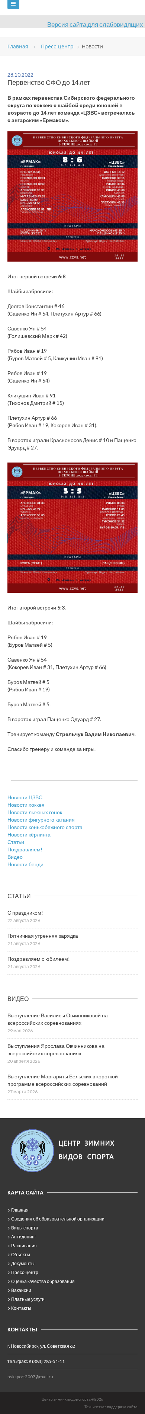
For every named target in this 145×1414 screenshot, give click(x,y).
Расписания (24, 1245)
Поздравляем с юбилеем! (38, 959)
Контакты (21, 1308)
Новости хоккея (26, 805)
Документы (23, 1263)
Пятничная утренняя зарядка (42, 935)
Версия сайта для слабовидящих (95, 24)
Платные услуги (28, 1299)
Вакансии (21, 1290)
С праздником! (25, 912)
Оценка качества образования (43, 1281)
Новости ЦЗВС (24, 797)
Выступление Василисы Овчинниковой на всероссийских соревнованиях (57, 1019)
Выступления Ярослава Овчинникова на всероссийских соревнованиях (55, 1049)
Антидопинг (23, 1236)
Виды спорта (24, 1228)
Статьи (15, 842)
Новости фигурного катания (41, 819)
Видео (15, 857)
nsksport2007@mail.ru (30, 1376)
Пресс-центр (24, 1272)
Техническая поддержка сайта (111, 1406)
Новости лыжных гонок (34, 812)
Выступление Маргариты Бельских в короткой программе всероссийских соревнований (62, 1080)
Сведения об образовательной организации (57, 1219)
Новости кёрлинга (29, 834)
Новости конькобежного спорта (45, 827)
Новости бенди (25, 864)
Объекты (20, 1254)
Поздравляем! (24, 849)
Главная (20, 1210)
